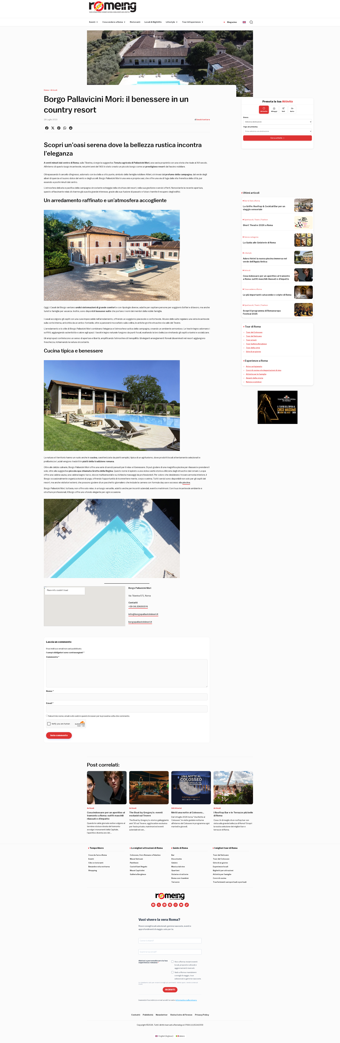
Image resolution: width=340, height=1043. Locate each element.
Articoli (54, 90)
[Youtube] (181, 905)
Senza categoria (251, 237)
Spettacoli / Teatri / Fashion (256, 220)
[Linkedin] (164, 905)
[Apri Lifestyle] (177, 22)
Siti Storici (176, 808)
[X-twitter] (159, 905)
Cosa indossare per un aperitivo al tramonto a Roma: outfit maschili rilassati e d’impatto (106, 815)
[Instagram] (175, 905)
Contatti (135, 1015)
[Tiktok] (187, 905)
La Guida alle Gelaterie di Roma (259, 243)
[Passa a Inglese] (244, 22)
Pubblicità (148, 1015)
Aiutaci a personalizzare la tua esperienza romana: (153, 962)
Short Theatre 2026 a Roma (258, 225)
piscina (186, 482)
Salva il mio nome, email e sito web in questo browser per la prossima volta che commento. (89, 716)
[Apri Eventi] (97, 22)
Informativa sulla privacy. (186, 1000)
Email (49, 703)
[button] (47, 128)
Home (46, 90)
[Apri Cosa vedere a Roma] (125, 22)
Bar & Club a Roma (252, 201)
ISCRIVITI (170, 990)
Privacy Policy (202, 1015)
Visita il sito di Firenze (181, 1015)
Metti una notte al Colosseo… (187, 812)
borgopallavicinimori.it (140, 622)
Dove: (246, 117)
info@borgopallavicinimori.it (143, 614)
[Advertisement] (277, 170)
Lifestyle (248, 253)
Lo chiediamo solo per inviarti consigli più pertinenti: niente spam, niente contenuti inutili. (168, 983)
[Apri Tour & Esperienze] (202, 22)
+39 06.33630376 (138, 606)
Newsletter (162, 1015)
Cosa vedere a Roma (253, 289)
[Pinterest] (170, 905)
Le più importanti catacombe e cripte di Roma (267, 295)
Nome (50, 691)
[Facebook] (153, 905)
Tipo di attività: (250, 127)
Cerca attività (276, 138)
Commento (52, 657)
